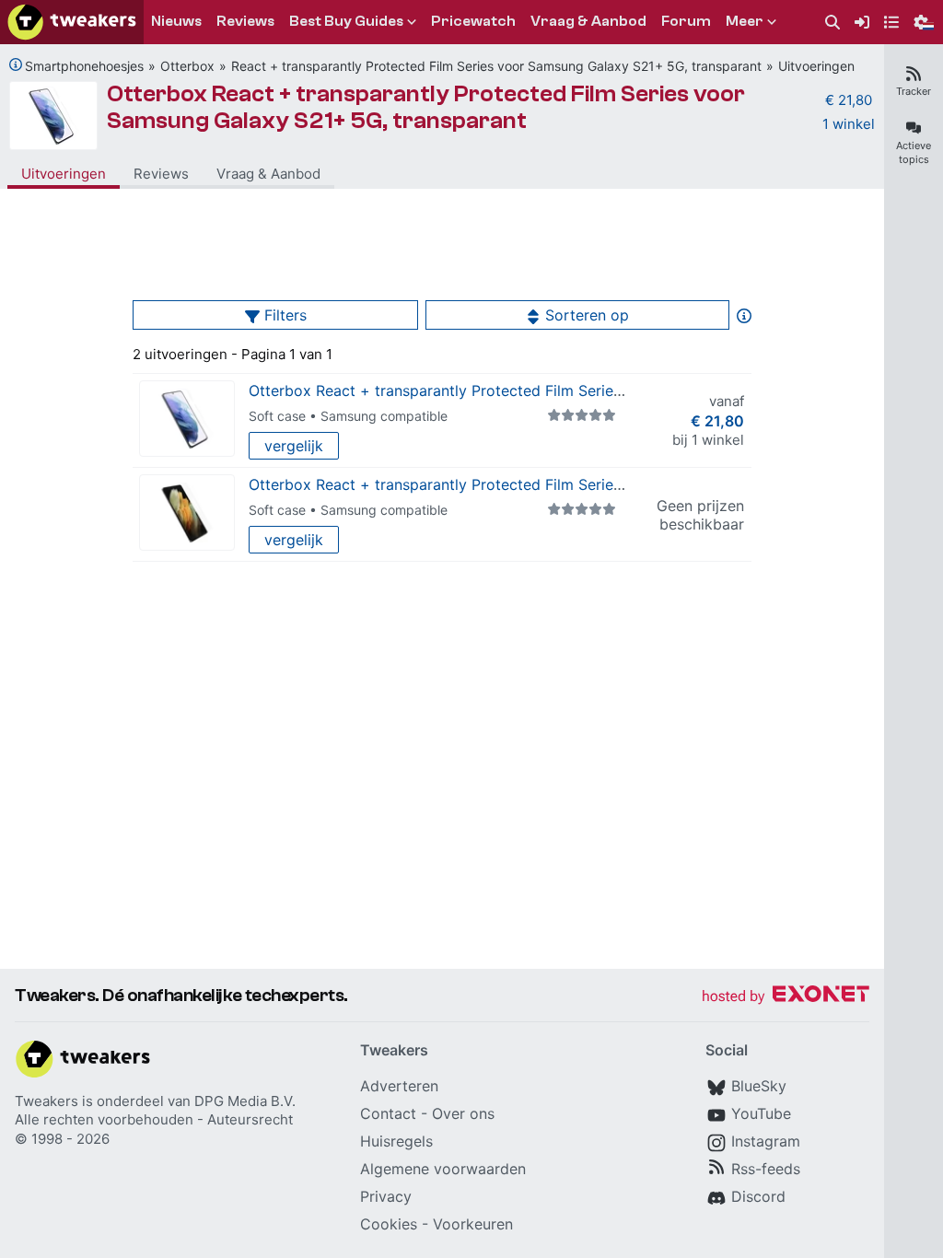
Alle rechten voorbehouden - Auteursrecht (154, 1119)
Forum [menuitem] (686, 21)
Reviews (161, 173)
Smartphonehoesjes (84, 66)
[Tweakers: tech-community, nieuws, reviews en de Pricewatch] (72, 22)
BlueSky (758, 1086)
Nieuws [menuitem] (176, 21)
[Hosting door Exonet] (785, 997)
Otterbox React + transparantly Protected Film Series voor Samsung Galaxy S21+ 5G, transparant (426, 107)
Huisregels (396, 1141)
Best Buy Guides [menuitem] (346, 21)
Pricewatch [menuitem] (473, 21)
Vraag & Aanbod (268, 173)
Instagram (765, 1141)
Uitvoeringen (816, 66)
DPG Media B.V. (245, 1101)
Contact (388, 1113)
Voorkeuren (473, 1224)
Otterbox (187, 66)
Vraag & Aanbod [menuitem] (588, 21)
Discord (758, 1196)
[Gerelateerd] (15, 64)
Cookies (388, 1224)
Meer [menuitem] (744, 21)
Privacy (386, 1196)
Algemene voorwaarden (443, 1168)
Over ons (463, 1113)
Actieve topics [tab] (913, 152)
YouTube (761, 1113)
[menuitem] (832, 22)
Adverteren (399, 1086)
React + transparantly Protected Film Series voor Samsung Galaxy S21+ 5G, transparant (496, 66)
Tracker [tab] (913, 91)
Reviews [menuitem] (245, 21)
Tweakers (46, 1101)
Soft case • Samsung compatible (348, 416)
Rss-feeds (765, 1168)
